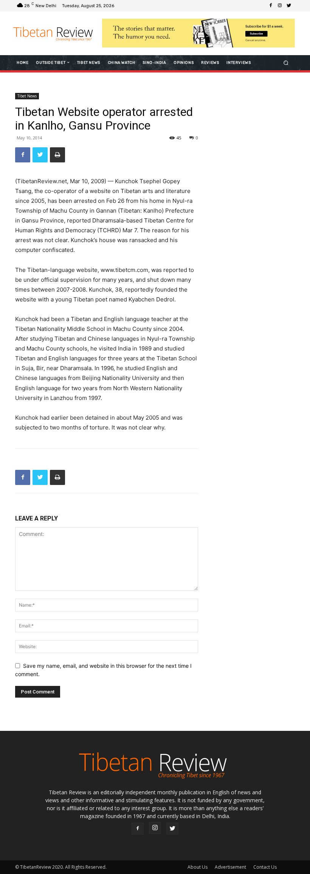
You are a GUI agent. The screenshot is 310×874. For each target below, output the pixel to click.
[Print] (57, 154)
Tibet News (27, 96)
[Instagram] (279, 5)
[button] (286, 62)
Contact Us (265, 867)
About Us (198, 867)
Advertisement (230, 867)
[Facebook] (270, 5)
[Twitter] (288, 5)
